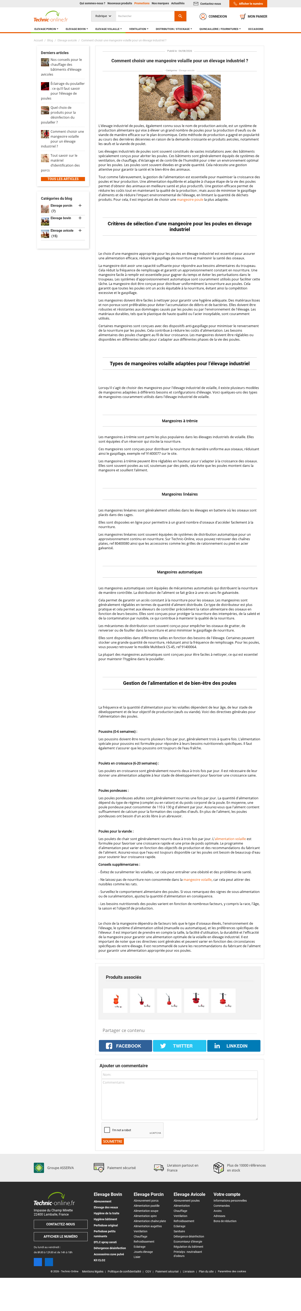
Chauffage (140, 1236)
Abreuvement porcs (146, 1200)
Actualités (177, 3)
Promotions (142, 3)
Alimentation (182, 1205)
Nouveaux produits (120, 3)
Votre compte (227, 1194)
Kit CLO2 (99, 1260)
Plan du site (206, 1271)
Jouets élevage (143, 1251)
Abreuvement (102, 1201)
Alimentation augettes (148, 1226)
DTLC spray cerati (105, 1242)
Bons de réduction (225, 1221)
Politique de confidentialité (124, 1271)
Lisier (137, 1257)
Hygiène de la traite (106, 1213)
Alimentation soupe (146, 1210)
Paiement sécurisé (167, 1271)
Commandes (222, 1205)
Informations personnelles (230, 1200)
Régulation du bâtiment (188, 1246)
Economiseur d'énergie (188, 1241)
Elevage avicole (187, 70)
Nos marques (161, 3)
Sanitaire (179, 1231)
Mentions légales (92, 1271)
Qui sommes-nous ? (93, 3)
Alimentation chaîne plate (150, 1221)
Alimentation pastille (147, 1205)
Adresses (219, 1216)
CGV (148, 1271)
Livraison (189, 1271)
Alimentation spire (145, 1216)
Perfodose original (106, 1225)
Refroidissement (144, 1241)
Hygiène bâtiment (105, 1219)
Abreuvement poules (187, 1200)
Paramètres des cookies (232, 1271)
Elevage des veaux (106, 1207)
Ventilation (140, 1231)
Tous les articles (63, 179)
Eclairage (139, 1246)
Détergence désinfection (110, 1248)
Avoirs (218, 1210)
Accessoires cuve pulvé (109, 1254)
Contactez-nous (210, 3)
